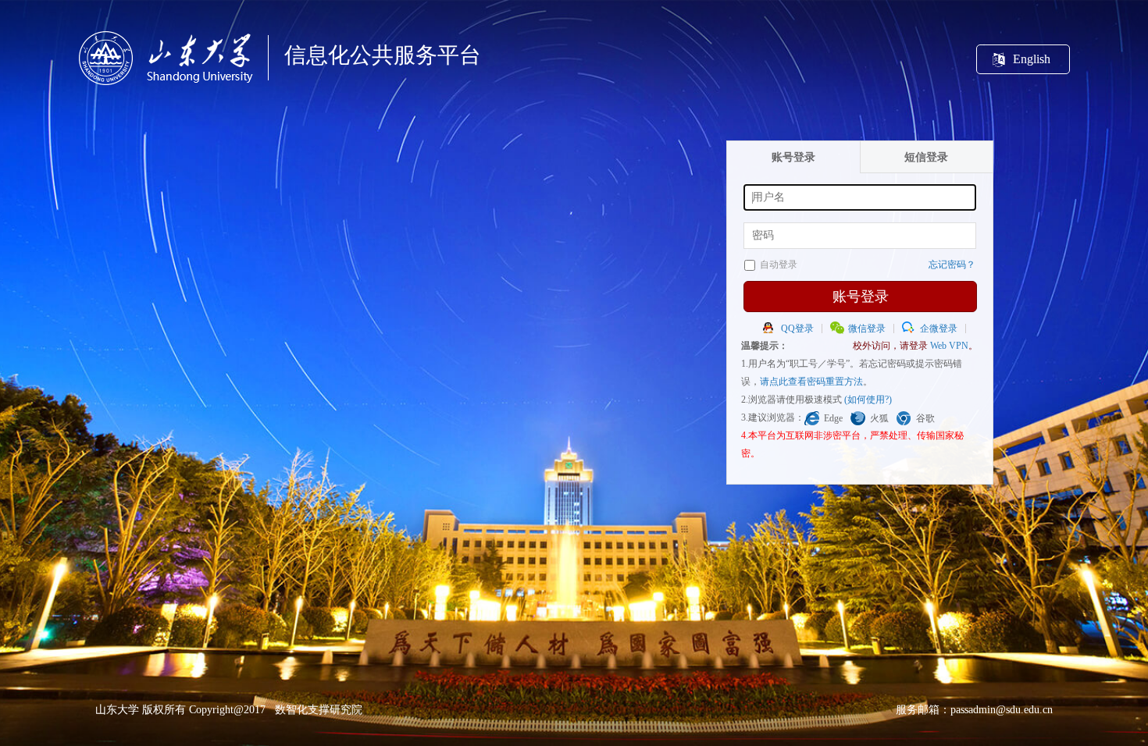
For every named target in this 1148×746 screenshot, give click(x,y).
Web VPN (949, 345)
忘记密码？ (952, 264)
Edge (833, 418)
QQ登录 (797, 328)
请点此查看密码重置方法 (811, 381)
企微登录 (938, 328)
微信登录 (867, 328)
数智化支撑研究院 (318, 710)
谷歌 (925, 418)
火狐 (879, 418)
